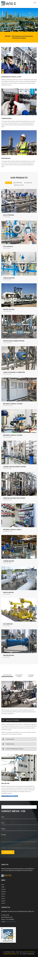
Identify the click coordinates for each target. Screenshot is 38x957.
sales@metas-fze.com (10, 921)
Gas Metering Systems (19, 676)
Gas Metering (28, 182)
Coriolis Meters (9, 278)
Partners (3, 894)
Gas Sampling (8, 624)
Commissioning (6, 118)
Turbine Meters (8, 561)
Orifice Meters (8, 592)
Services (3, 889)
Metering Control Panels (12, 529)
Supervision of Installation (11, 77)
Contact (3, 903)
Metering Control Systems (12, 403)
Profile (2, 887)
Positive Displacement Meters (13, 341)
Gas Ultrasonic (8, 215)
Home (2, 884)
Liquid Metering (17, 182)
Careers (3, 898)
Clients (3, 896)
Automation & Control (9, 796)
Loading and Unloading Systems (14, 466)
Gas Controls (8, 246)
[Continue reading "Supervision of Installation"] (19, 61)
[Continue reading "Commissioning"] (19, 103)
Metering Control (19, 185)
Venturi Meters (8, 655)
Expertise (3, 891)
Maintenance (5, 158)
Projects (3, 901)
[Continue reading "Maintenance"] (19, 144)
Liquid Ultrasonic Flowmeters (14, 372)
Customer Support (31, 676)
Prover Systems (8, 309)
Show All (8, 182)
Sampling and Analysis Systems (14, 498)
